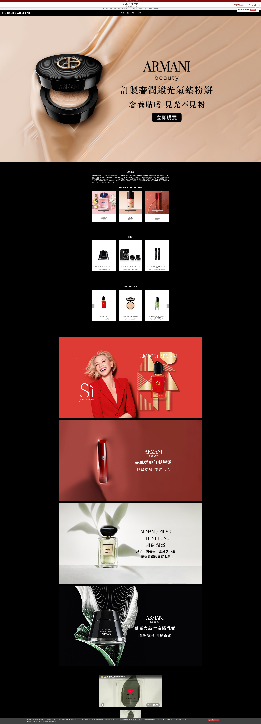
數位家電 (124, 8)
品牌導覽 (150, 8)
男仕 (119, 8)
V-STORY (156, 8)
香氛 (111, 8)
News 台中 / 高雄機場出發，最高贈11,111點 (130, 0)
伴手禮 (140, 8)
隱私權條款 (54, 721)
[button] (93, 207)
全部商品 (139, 13)
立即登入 (253, 9)
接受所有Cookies (213, 720)
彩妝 (107, 8)
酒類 (145, 8)
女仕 (115, 8)
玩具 (130, 8)
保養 (103, 8)
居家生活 (135, 8)
